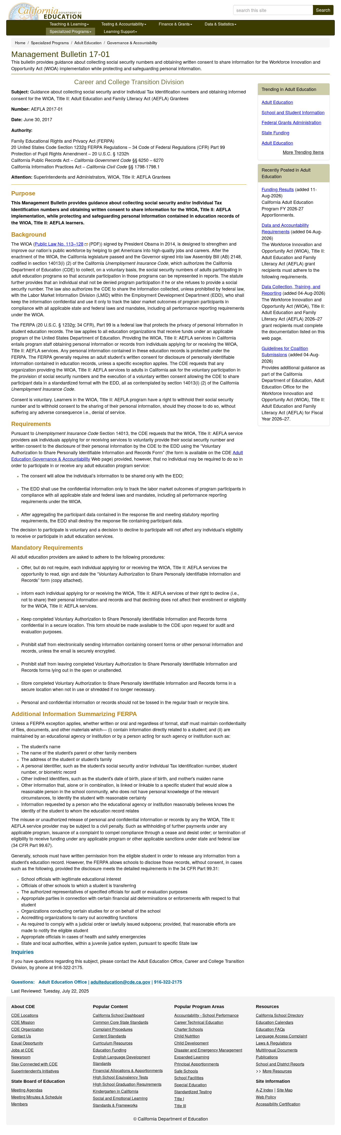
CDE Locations (24, 1015)
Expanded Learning (191, 1057)
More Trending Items (303, 152)
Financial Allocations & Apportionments (128, 1070)
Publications (267, 1057)
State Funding (275, 132)
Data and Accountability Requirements (285, 228)
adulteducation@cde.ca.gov (120, 982)
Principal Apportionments (196, 1064)
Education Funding (109, 1050)
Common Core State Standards (120, 1022)
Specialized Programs (69, 31)
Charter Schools (188, 1029)
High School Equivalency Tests (120, 1077)
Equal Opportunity (27, 1043)
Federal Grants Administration (291, 122)
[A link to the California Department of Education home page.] (44, 11)
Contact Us (21, 1036)
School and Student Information (293, 112)
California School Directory (280, 1015)
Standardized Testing (193, 1092)
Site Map (285, 1090)
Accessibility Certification (278, 1104)
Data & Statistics (219, 24)
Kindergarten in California (115, 1091)
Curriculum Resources (113, 1043)
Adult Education (88, 42)
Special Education (190, 1085)
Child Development (191, 1043)
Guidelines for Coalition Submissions (285, 351)
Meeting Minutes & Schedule (36, 1097)
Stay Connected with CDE (34, 1064)
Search (323, 9)
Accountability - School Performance (206, 1015)
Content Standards (109, 1036)
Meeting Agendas (26, 1090)
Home (20, 42)
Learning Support (119, 31)
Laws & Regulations (274, 1043)
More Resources (277, 1071)
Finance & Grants (174, 24)
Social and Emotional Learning (120, 1098)
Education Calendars (274, 1022)
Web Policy (266, 1097)
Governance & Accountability (132, 42)
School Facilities (188, 1078)
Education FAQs (270, 1029)
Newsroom (20, 1057)
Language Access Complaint (281, 1036)
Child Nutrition (187, 1036)
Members (19, 1104)
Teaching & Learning (68, 24)
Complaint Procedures (113, 1029)
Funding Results (278, 189)
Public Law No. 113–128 (68, 243)
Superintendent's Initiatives (35, 1071)
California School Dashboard (118, 1015)
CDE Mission (23, 1022)
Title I (179, 1099)
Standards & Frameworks (115, 1105)
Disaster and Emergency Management (208, 1050)
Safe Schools (186, 1071)
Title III (180, 1106)
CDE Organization (27, 1029)
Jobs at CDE (22, 1050)
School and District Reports (280, 1064)
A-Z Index (264, 1090)
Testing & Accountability (122, 24)
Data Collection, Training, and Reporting (291, 289)
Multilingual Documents (277, 1050)
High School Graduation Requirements (127, 1084)
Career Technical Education (198, 1022)
